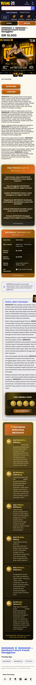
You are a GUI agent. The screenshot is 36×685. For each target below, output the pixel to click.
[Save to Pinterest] (20, 679)
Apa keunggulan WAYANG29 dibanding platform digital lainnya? (18, 187)
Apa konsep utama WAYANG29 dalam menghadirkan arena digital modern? (18, 179)
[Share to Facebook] (10, 679)
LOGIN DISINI (11, 92)
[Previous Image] (1, 56)
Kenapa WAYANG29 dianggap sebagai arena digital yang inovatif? (18, 217)
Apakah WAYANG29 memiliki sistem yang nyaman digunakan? (17, 210)
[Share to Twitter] (5, 679)
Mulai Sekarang (23, 411)
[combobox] (16, 8)
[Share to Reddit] (25, 679)
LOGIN (9, 23)
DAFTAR (27, 23)
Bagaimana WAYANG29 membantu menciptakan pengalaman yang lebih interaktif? (18, 202)
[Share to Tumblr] (31, 679)
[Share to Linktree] (15, 679)
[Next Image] (34, 56)
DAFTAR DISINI (11, 86)
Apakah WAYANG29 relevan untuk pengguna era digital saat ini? (18, 194)
